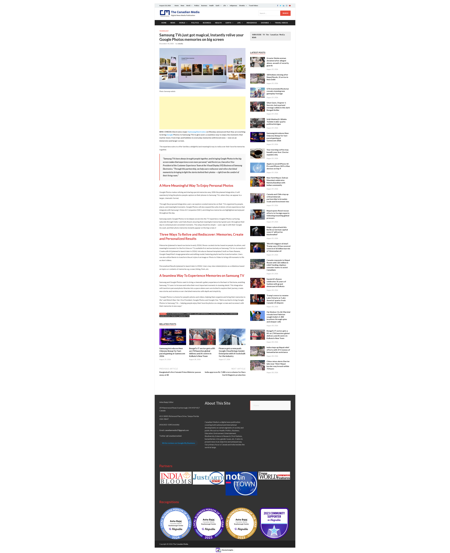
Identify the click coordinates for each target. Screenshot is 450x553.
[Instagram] (286, 6)
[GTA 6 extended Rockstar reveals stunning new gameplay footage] (257, 89)
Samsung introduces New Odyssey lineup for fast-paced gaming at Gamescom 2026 (172, 352)
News (182, 5)
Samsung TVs (184, 316)
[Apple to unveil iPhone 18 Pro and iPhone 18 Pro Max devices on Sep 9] (257, 164)
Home (177, 5)
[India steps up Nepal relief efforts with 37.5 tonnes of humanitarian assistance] (257, 347)
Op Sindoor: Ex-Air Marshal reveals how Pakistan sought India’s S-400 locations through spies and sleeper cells (278, 317)
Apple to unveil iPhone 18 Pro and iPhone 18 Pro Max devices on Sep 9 (278, 166)
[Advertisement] (202, 112)
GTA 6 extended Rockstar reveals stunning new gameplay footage (278, 91)
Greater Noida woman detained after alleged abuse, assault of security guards (278, 61)
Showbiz (242, 5)
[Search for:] (274, 13)
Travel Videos (253, 5)
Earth (217, 5)
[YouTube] (289, 6)
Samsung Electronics (197, 132)
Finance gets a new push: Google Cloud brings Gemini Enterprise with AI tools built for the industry (232, 352)
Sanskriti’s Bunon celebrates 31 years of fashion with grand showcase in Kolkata (276, 282)
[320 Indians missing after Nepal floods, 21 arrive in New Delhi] (257, 75)
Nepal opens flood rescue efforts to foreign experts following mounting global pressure (278, 214)
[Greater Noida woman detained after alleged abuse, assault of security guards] (257, 58)
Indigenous (233, 5)
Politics (196, 5)
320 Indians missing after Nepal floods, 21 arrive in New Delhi (277, 77)
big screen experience (175, 314)
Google (170, 135)
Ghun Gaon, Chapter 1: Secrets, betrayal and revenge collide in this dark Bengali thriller (278, 106)
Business (204, 5)
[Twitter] (280, 6)
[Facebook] (278, 6)
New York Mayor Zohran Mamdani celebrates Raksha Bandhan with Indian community (277, 181)
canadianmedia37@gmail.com (177, 430)
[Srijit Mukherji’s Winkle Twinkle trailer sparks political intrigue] (257, 119)
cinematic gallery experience (197, 314)
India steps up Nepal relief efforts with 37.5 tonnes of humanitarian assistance (278, 349)
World (188, 5)
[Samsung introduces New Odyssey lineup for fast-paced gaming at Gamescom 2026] (172, 346)
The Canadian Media (180, 544)
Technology (164, 31)
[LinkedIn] (283, 6)
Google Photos (216, 314)
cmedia (180, 44)
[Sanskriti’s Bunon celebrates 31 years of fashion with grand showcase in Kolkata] (257, 279)
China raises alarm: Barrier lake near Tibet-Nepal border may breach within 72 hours (278, 365)
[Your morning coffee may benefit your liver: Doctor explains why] (257, 150)
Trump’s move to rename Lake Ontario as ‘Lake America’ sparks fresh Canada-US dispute (277, 299)
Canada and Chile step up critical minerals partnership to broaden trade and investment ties (278, 198)
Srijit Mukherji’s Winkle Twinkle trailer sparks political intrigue (277, 121)
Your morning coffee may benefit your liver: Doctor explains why (278, 152)
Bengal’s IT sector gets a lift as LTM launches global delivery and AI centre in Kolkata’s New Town (202, 352)
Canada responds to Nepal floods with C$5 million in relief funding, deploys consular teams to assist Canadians (278, 265)
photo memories (230, 314)
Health (211, 5)
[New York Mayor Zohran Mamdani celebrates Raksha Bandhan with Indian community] (257, 178)
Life (224, 5)
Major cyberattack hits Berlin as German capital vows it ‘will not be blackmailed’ (277, 231)
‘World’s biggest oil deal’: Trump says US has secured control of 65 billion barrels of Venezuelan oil (278, 247)
